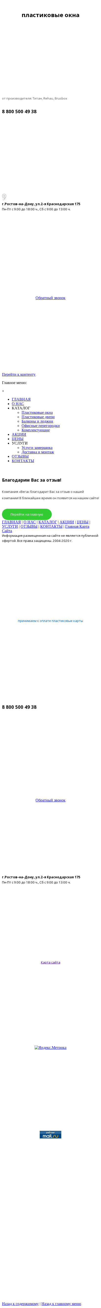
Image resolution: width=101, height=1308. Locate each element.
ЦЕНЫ (82, 522)
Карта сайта (50, 962)
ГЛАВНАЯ (11, 522)
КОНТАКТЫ (51, 526)
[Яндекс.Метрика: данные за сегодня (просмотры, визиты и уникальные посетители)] (50, 1047)
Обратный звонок (50, 298)
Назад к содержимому (20, 1304)
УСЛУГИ (10, 526)
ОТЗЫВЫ (29, 526)
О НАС (30, 522)
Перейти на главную (27, 514)
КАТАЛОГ (47, 522)
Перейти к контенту (19, 374)
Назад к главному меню (61, 1304)
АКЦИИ (67, 522)
